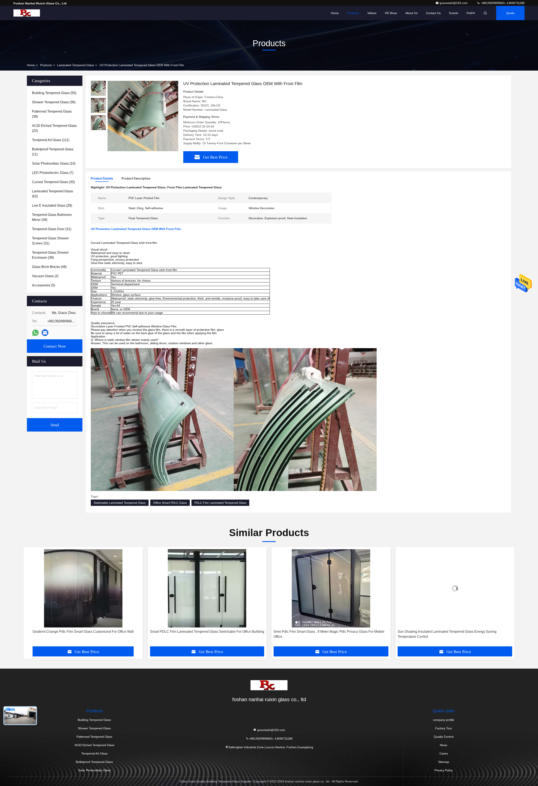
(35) (53, 182)
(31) (51, 229)
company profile (443, 720)
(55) (54, 93)
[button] (31, 598)
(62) (52, 193)
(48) (49, 267)
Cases (443, 753)
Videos (371, 13)
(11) (52, 151)
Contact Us (433, 13)
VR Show (391, 13)
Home (335, 13)
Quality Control (444, 736)
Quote (510, 13)
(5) (43, 285)
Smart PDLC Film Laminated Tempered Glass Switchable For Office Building (83, 631)
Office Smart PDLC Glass (170, 502)
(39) (52, 217)
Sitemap (443, 762)
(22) (54, 128)
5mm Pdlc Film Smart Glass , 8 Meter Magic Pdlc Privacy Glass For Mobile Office (205, 634)
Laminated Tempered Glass (75, 65)
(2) (45, 276)
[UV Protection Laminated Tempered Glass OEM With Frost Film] (143, 116)
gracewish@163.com (454, 3)
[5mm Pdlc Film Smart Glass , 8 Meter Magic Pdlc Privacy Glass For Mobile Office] (207, 588)
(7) (52, 173)
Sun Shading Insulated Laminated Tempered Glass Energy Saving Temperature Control (323, 634)
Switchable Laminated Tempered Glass (120, 502)
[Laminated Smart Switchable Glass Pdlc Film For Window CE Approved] (455, 588)
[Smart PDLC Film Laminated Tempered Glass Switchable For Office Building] (83, 588)
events (453, 13)
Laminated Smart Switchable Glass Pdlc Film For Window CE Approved (454, 631)
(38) (52, 114)
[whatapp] (35, 332)
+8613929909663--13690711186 (502, 3)
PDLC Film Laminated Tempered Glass (220, 502)
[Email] (45, 332)
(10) (53, 163)
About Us (411, 13)
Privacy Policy (443, 770)
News (443, 745)
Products (353, 13)
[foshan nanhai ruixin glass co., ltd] (26, 13)
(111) (50, 140)
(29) (52, 205)
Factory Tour (443, 728)
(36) (53, 102)
